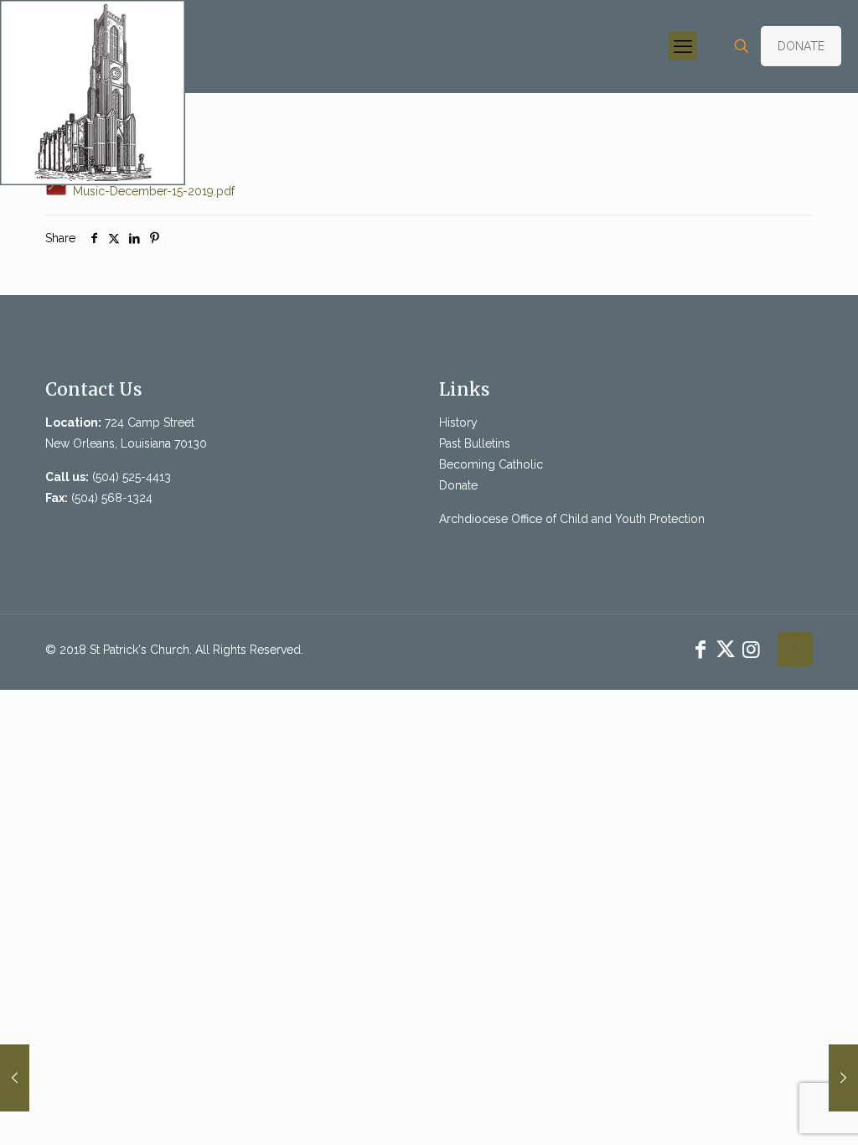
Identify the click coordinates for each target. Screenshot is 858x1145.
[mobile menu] (683, 46)
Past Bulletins (474, 443)
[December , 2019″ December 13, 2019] (843, 1077)
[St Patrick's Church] (92, 92)
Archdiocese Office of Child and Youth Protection (572, 519)
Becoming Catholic (491, 464)
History (458, 422)
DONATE (801, 46)
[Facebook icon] (700, 649)
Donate (458, 485)
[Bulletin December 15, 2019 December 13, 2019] (14, 1077)
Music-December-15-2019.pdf (152, 191)
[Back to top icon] (795, 649)
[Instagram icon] (751, 649)
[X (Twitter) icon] (726, 649)
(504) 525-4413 (131, 477)
